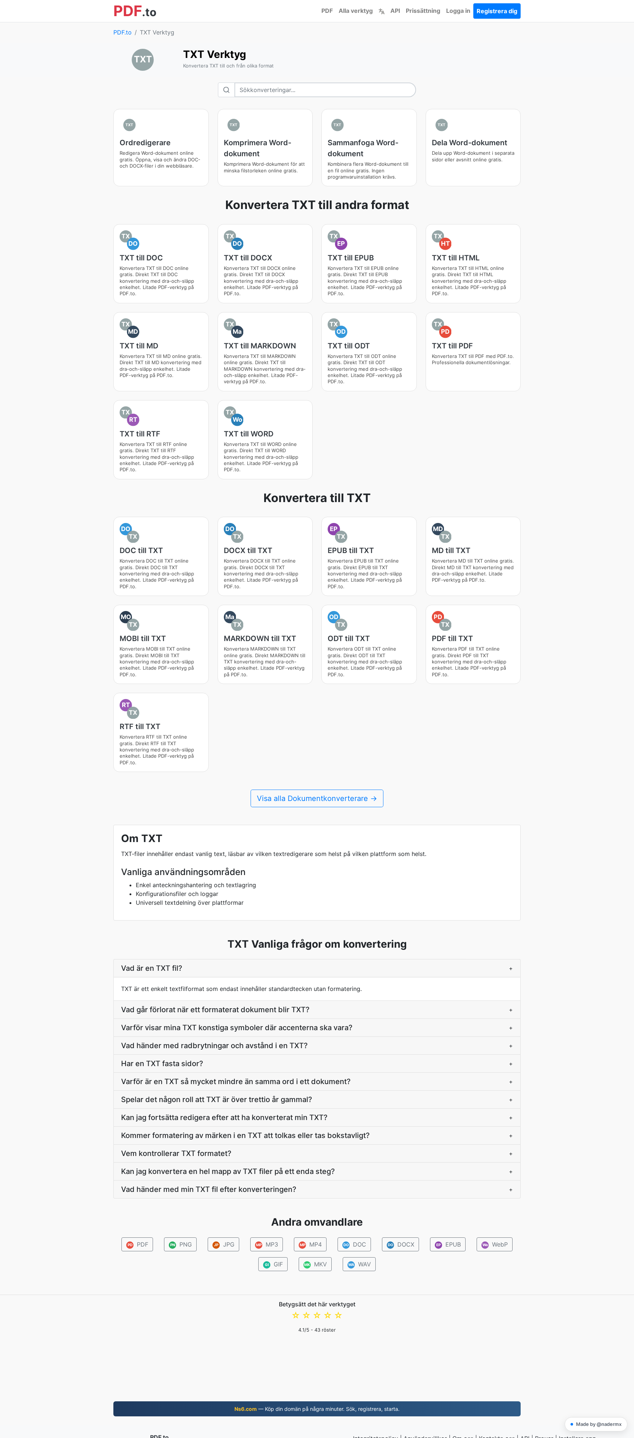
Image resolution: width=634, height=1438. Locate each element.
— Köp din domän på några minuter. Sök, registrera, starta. (317, 1409)
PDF (327, 10)
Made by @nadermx (599, 1424)
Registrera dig (497, 11)
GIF (274, 1264)
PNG (181, 1244)
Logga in (458, 10)
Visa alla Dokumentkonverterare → (317, 798)
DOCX (401, 1244)
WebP (495, 1244)
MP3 (267, 1244)
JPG (224, 1244)
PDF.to (122, 32)
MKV (315, 1264)
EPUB (448, 1244)
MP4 (311, 1244)
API (395, 10)
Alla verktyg (356, 10)
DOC (355, 1244)
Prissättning (423, 10)
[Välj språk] (381, 10)
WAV (359, 1264)
